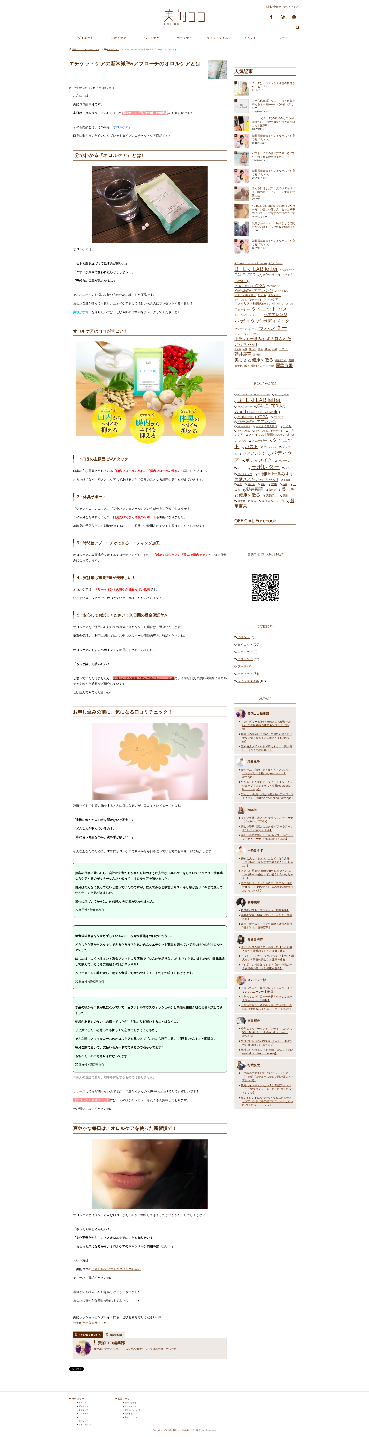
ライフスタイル (217, 38)
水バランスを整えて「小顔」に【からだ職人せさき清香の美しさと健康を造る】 (266, 949)
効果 (274, 349)
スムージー (242, 309)
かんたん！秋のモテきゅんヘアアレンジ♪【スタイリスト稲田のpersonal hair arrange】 (266, 773)
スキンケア (271, 299)
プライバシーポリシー (134, 1410)
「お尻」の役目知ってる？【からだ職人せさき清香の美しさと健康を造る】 (266, 966)
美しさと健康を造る (253, 359)
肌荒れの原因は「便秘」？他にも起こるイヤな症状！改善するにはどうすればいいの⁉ (266, 737)
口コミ (283, 349)
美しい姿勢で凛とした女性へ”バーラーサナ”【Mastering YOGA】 (267, 819)
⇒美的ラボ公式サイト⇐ (89, 1323)
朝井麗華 (242, 354)
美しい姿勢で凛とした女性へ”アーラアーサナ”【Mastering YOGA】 (267, 828)
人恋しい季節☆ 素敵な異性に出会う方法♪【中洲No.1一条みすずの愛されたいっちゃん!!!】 (267, 874)
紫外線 (257, 354)
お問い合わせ (273, 6)
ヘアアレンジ (275, 314)
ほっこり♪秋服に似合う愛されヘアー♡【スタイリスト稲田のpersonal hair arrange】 (267, 796)
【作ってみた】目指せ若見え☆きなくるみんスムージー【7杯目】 (266, 998)
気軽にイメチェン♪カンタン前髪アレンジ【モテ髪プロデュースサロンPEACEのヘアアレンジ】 (267, 1089)
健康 (267, 349)
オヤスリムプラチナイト (248, 299)
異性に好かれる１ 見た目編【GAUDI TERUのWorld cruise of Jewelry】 (267, 1051)
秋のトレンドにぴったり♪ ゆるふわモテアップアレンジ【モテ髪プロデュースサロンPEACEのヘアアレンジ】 (267, 1101)
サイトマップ (290, 6)
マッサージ (240, 328)
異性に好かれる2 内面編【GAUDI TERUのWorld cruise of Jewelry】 (266, 1042)
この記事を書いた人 (89, 1334)
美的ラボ (281, 360)
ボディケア (184, 38)
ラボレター (272, 327)
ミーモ (253, 328)
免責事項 (128, 1413)
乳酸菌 (237, 349)
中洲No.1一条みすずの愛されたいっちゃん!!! (262, 341)
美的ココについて (132, 1417)
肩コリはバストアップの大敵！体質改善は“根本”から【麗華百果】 (266, 925)
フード (283, 38)
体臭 (245, 349)
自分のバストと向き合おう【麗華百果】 (265, 910)
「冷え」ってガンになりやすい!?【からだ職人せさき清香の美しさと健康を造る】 (267, 957)
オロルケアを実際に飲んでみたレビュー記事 (144, 678)
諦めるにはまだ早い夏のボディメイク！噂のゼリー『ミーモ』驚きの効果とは (273, 192)
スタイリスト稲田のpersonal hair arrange (263, 303)
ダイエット (85, 38)
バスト (285, 309)
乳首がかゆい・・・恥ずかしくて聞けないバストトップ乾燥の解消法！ (273, 225)
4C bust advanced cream (250, 263)
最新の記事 (116, 1334)
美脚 (291, 360)
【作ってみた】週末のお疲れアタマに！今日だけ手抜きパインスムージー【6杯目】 (266, 1007)
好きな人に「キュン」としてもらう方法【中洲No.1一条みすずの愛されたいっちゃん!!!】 (267, 862)
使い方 (252, 349)
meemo (272, 286)
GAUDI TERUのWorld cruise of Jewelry (263, 277)
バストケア (151, 38)
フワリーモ (255, 314)
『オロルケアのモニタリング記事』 (116, 1269)
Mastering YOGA (249, 285)
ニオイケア (118, 38)
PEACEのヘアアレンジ (253, 290)
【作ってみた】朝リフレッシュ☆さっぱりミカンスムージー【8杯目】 (266, 989)
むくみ (262, 295)
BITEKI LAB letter (256, 268)
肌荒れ (238, 365)
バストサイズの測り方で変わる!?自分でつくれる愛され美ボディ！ (273, 155)
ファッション (240, 315)
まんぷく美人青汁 (245, 295)
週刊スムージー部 (262, 366)
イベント (250, 38)
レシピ (238, 333)
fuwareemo (287, 269)
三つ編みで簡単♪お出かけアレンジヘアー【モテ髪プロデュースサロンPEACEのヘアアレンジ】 (267, 1076)
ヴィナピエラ (251, 333)
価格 (260, 349)
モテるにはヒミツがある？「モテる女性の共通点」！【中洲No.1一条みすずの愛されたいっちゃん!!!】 (267, 887)
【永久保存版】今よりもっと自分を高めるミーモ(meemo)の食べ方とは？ (273, 104)
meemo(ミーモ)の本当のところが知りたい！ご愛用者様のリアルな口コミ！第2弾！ (273, 121)
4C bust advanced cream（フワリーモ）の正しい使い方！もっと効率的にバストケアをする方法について (273, 209)
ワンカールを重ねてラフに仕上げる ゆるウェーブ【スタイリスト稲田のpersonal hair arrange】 (266, 785)
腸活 (246, 365)
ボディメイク (276, 321)
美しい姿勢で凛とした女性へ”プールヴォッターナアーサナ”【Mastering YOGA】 (267, 837)
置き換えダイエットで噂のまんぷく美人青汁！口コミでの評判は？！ (266, 748)
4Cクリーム (275, 263)
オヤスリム (274, 295)
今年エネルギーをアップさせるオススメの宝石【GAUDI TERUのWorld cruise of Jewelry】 (266, 1032)
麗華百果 (284, 365)
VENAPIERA (281, 290)
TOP (85, 49)
